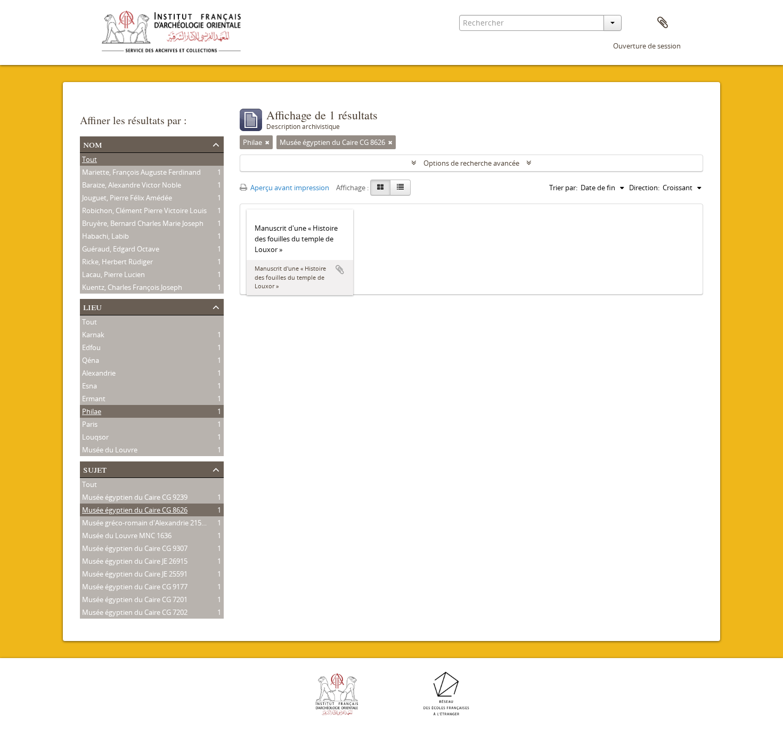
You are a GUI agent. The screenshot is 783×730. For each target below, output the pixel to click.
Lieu (92, 306)
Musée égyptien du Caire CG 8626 (134, 510)
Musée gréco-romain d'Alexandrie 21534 (145, 523)
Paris (89, 424)
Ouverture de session (647, 46)
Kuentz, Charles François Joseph (132, 287)
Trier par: (563, 187)
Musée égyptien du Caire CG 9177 (134, 586)
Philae (91, 411)
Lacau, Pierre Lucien (113, 274)
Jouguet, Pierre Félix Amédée (127, 197)
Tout (89, 159)
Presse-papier (662, 23)
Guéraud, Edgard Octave (120, 249)
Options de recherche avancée (471, 163)
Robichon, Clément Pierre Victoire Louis (144, 210)
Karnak (93, 334)
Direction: (644, 187)
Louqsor (95, 437)
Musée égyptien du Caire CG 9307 (134, 548)
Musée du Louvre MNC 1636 (127, 535)
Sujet (95, 468)
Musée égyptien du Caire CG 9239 (134, 497)
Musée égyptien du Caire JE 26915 (134, 561)
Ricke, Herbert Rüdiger (117, 261)
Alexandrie (99, 373)
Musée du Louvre (109, 450)
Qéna (90, 360)
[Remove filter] (267, 142)
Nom (92, 143)
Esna (89, 386)
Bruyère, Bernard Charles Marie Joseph (142, 223)
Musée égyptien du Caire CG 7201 (134, 599)
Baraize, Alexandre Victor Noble (131, 185)
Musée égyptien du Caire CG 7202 (134, 612)
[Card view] (380, 188)
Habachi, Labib (105, 236)
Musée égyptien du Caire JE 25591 (134, 574)
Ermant (93, 398)
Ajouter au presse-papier (340, 269)
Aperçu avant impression (289, 187)
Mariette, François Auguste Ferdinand (141, 172)
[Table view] (400, 188)
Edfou (91, 347)
